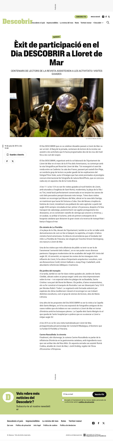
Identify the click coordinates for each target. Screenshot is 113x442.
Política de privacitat (23, 425)
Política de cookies (50, 425)
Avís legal (37, 425)
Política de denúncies (68, 425)
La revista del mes (66, 23)
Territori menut (86, 23)
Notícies (56, 37)
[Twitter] (12, 161)
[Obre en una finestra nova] (94, 435)
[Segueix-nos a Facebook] (106, 16)
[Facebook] (7, 161)
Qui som (10, 425)
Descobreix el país (38, 23)
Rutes (77, 23)
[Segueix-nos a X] (108, 16)
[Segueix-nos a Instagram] (103, 16)
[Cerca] (108, 22)
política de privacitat (86, 402)
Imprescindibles (52, 23)
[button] (15, 154)
